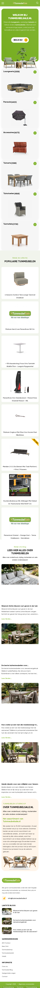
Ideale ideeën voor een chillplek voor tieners (19, 784)
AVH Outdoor (6, 943)
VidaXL (4, 956)
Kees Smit (5, 946)
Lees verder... (6, 619)
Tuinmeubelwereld (8, 953)
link (19, 283)
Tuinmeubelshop (7, 949)
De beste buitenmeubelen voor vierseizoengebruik (24, 921)
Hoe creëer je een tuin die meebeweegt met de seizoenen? (25, 930)
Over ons (5, 966)
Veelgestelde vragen (9, 973)
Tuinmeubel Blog (7, 970)
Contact (4, 976)
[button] (3, 3)
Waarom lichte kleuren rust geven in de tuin (19, 606)
